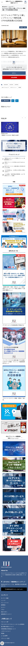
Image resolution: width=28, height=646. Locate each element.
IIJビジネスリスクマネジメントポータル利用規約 (12, 624)
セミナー (3, 607)
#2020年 (6, 84)
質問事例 (3, 605)
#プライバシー (14, 87)
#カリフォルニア (5, 87)
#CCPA (11, 84)
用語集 (2, 633)
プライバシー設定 (5, 638)
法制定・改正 (23, 27)
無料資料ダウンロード (6, 614)
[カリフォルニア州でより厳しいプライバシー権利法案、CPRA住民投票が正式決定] (17, 100)
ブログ (2, 609)
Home (5, 6)
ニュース (11, 6)
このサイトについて (6, 631)
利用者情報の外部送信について (8, 629)
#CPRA (16, 84)
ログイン (14, 73)
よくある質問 (4, 635)
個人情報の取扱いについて (7, 626)
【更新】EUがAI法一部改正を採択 (10, 135)
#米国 (20, 87)
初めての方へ (4, 612)
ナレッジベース (4, 602)
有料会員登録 (14, 77)
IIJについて (4, 622)
